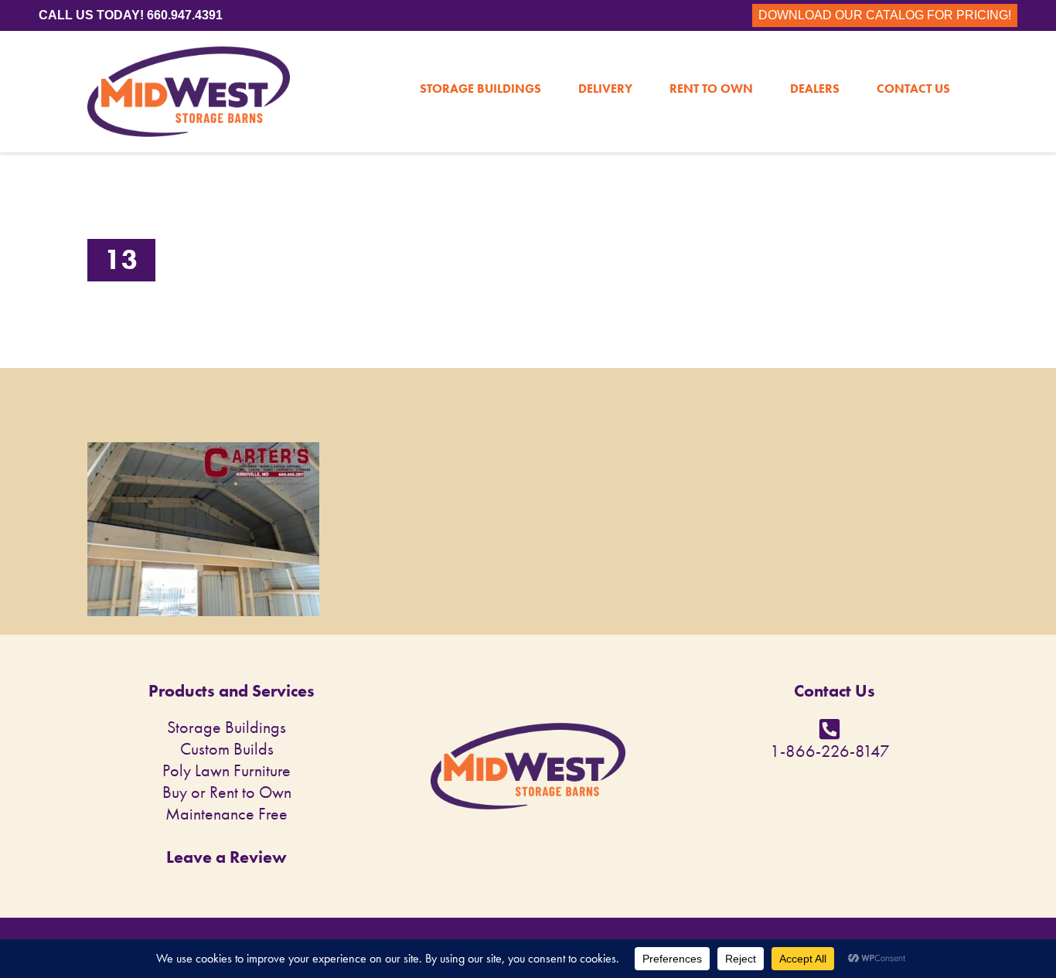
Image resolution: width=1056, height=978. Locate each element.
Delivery (605, 55)
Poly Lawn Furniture (226, 770)
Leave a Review (226, 857)
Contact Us (913, 55)
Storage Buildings (480, 55)
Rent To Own (711, 55)
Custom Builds (227, 749)
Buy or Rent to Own (226, 792)
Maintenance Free (226, 814)
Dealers (815, 55)
